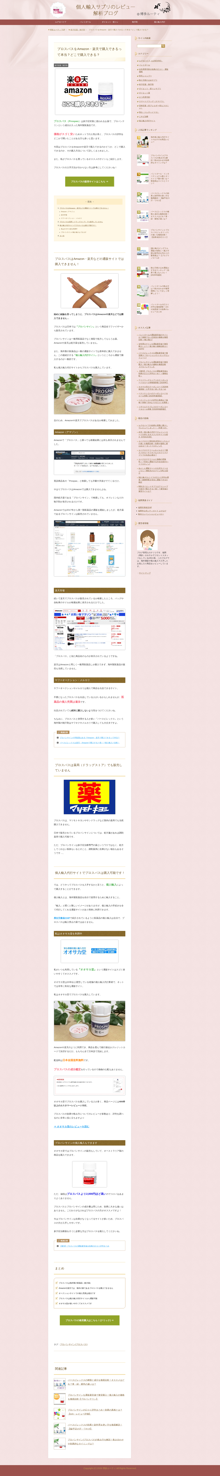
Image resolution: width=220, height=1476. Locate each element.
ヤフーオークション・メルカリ (71, 218)
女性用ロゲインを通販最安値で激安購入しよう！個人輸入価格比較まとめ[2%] (153, 346)
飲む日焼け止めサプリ (148, 80)
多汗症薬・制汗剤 (61, 65)
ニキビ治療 (143, 117)
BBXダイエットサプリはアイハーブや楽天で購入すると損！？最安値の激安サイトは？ (153, 488)
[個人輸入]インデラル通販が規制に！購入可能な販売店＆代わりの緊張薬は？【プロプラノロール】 (160, 253)
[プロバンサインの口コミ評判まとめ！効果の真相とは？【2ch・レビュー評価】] (59, 1414)
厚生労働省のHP (62, 918)
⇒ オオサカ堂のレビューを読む (71, 1126)
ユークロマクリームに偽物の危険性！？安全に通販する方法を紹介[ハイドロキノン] (153, 461)
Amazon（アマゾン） (68, 211)
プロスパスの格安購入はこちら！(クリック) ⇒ (90, 1320)
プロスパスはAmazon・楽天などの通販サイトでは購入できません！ (84, 208)
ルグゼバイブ (60, 22)
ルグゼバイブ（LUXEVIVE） (151, 61)
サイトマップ (145, 573)
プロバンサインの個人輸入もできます (73, 232)
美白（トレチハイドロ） (149, 112)
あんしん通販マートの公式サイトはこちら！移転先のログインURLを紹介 (153, 470)
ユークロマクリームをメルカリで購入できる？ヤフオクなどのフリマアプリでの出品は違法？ (153, 452)
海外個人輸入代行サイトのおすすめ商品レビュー (160, 139)
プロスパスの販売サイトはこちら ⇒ (89, 181)
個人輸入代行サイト (147, 121)
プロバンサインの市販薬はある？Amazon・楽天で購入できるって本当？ (90, 738)
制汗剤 (135, 22)
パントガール (85, 22)
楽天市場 (64, 215)
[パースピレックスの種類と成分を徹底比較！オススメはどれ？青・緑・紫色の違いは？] (59, 1384)
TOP (57, 30)
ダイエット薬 (144, 93)
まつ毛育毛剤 (144, 97)
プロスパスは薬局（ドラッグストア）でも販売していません (81, 222)
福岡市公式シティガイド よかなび (152, 511)
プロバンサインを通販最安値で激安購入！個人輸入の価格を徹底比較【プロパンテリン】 (153, 364)
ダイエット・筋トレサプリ (150, 89)
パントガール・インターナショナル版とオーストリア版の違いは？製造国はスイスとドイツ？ (160, 178)
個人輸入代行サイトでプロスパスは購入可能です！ (78, 225)
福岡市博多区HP (145, 508)
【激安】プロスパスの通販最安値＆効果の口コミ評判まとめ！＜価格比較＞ (153, 373)
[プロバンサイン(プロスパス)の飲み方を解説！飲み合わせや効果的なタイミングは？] (59, 1443)
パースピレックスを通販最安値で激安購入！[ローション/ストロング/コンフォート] (154, 355)
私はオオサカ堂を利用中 (69, 229)
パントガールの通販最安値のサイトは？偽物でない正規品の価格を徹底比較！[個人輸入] (153, 337)
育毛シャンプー (145, 76)
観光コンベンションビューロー (151, 514)
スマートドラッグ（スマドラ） (152, 101)
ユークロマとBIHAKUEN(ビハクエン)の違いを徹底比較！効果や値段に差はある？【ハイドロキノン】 (154, 443)
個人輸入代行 (159, 22)
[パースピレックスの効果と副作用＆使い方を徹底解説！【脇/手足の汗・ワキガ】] (59, 1428)
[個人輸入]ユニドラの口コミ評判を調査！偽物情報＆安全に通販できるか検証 (154, 479)
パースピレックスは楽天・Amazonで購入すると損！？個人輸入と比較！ (90, 743)
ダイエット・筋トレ (110, 22)
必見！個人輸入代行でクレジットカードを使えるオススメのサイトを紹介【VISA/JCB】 (153, 434)
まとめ (62, 236)
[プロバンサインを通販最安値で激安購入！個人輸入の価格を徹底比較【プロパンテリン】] (59, 1399)
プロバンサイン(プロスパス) (73, 1344)
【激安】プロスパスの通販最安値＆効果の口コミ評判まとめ (84, 1246)
